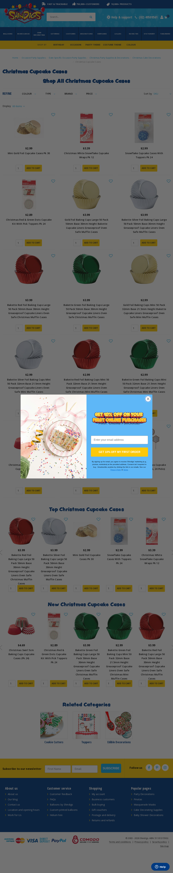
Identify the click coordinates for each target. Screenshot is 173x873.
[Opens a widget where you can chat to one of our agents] (160, 867)
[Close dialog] (148, 399)
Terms (125, 470)
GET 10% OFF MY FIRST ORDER (119, 452)
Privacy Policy (115, 470)
